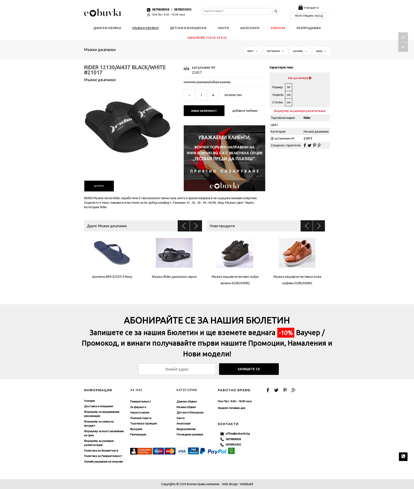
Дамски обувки (187, 401)
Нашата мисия (139, 412)
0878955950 (182, 9)
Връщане (136, 428)
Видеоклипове (186, 428)
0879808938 (160, 9)
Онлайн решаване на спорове (103, 461)
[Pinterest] (314, 145)
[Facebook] (305, 145)
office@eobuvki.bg (237, 433)
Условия (89, 400)
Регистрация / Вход (309, 15)
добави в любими (244, 110)
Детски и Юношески (190, 412)
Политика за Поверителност (103, 455)
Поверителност (140, 401)
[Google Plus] (319, 145)
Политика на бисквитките (101, 450)
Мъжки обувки (186, 406)
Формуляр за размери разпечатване (300, 111)
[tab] (99, 186)
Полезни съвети (140, 417)
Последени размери (190, 434)
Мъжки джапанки (100, 49)
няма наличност (204, 110)
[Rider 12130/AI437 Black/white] (127, 126)
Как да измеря (298, 78)
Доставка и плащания (98, 406)
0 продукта (311, 7)
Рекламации (138, 434)
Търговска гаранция (143, 423)
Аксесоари (184, 423)
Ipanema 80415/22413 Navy (112, 276)
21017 (197, 73)
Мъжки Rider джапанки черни (174, 276)
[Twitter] (309, 145)
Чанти (181, 417)
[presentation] (99, 186)
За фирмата (138, 406)
